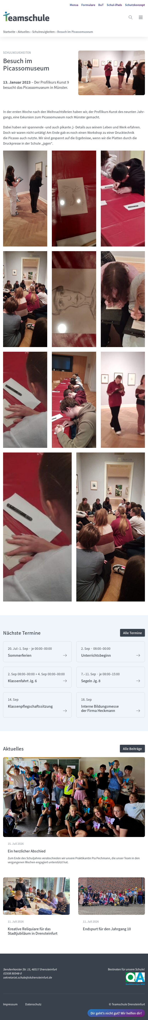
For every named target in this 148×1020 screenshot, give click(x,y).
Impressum (10, 1004)
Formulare (88, 5)
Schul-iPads (114, 5)
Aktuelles (24, 32)
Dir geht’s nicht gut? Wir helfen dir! (116, 1013)
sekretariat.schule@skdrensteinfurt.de (27, 977)
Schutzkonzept (135, 5)
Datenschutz (33, 1004)
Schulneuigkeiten (43, 32)
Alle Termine (132, 632)
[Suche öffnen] (131, 17)
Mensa (74, 5)
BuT (101, 5)
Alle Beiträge (132, 748)
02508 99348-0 (12, 973)
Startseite (9, 32)
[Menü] (140, 17)
